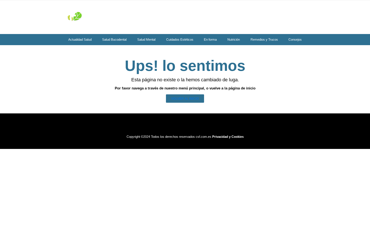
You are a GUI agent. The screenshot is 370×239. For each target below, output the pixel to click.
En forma (210, 39)
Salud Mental (146, 39)
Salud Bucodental (114, 39)
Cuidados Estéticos (179, 39)
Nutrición (233, 39)
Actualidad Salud (80, 39)
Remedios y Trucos (264, 39)
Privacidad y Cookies (228, 136)
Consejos (295, 39)
